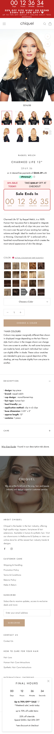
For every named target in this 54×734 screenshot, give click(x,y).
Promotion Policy (11, 569)
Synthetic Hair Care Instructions (17, 667)
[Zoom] (47, 36)
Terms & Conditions (12, 574)
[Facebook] (5, 548)
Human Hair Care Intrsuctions (17, 662)
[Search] (44, 23)
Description (11, 381)
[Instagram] (11, 548)
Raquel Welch (27, 155)
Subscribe (14, 622)
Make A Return (10, 584)
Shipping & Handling (13, 564)
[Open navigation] (4, 23)
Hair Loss (8, 657)
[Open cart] (50, 23)
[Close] (48, 681)
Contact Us (8, 641)
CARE (7, 430)
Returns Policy (10, 579)
